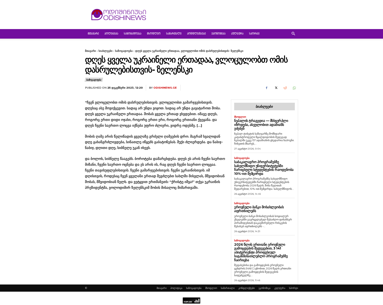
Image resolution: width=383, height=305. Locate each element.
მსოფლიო (154, 33)
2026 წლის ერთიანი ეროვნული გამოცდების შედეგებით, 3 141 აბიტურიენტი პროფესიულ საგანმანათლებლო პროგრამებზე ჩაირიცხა (261, 252)
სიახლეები (106, 50)
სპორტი (254, 33)
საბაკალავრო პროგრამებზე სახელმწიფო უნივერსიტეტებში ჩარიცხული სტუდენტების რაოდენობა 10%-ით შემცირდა (264, 168)
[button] (293, 34)
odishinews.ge (165, 87)
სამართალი (174, 33)
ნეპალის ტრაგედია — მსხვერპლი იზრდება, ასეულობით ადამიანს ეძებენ (261, 124)
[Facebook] (266, 88)
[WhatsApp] (294, 88)
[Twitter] (276, 88)
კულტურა (237, 33)
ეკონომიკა (218, 33)
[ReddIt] (285, 88)
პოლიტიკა (111, 33)
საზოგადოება (132, 33)
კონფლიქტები (196, 33)
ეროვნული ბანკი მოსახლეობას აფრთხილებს (259, 209)
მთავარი (93, 33)
